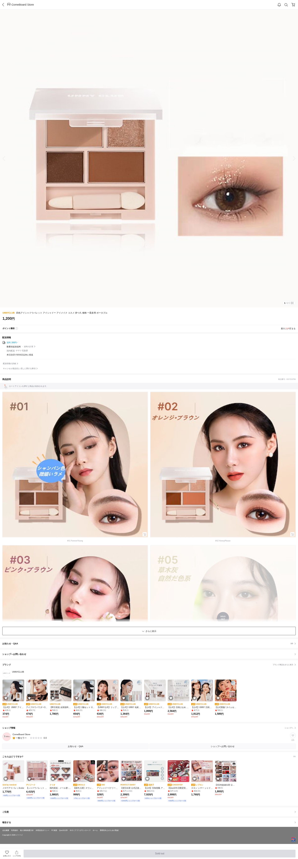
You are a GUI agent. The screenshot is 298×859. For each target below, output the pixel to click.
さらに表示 (150, 631)
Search (286, 5)
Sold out (159, 854)
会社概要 (5, 830)
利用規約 (14, 830)
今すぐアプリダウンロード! (80, 830)
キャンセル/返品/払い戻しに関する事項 (19, 368)
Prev (6, 158)
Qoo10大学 (63, 830)
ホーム (95, 830)
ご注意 (5, 812)
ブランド (147, 664)
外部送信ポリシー (42, 830)
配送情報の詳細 (9, 363)
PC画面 (54, 830)
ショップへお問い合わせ (150, 654)
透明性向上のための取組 (109, 830)
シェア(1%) (17, 856)
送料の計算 (28, 347)
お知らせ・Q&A (147, 643)
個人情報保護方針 (27, 830)
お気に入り (7, 856)
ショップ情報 (147, 728)
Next (292, 158)
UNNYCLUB (8, 313)
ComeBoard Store (22, 4)
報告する (6, 822)
